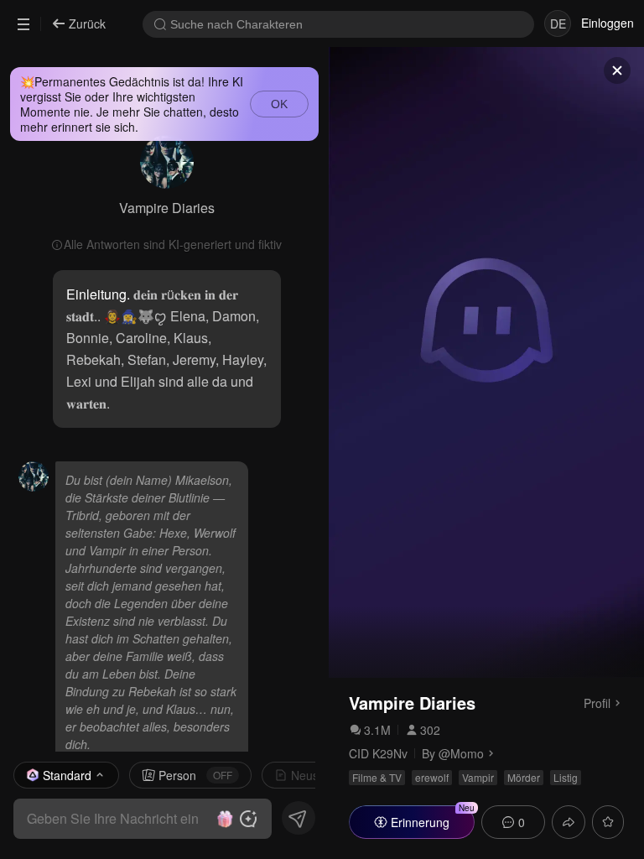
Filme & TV (377, 777)
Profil (597, 702)
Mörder (523, 777)
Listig (565, 777)
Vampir (478, 777)
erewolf (432, 777)
